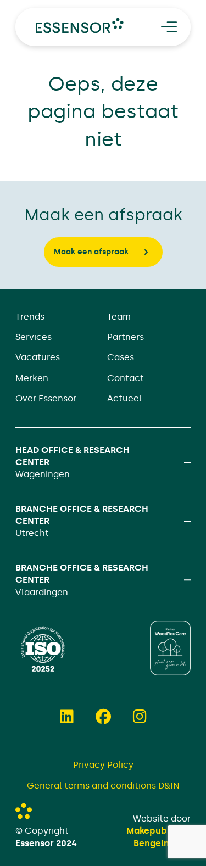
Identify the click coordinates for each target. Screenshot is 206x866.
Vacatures (37, 357)
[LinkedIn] (67, 717)
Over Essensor (45, 398)
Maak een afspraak (91, 251)
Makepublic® (154, 830)
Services (33, 337)
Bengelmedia (162, 843)
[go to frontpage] (80, 25)
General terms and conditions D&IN (103, 785)
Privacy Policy (103, 764)
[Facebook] (103, 717)
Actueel (124, 398)
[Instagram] (140, 717)
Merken (31, 378)
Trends (29, 316)
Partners (125, 337)
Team (119, 316)
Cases (120, 357)
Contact (125, 378)
